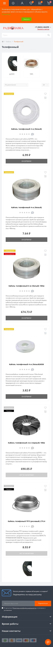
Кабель (8, 42)
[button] (22, 3)
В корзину (26, 161)
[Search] (48, 35)
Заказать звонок (43, 29)
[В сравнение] (45, 97)
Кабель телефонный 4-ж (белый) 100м (26, 286)
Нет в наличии (26, 475)
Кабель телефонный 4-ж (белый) (26, 207)
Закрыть (26, 19)
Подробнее (6, 14)
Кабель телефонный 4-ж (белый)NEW (26, 364)
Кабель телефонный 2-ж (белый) (26, 129)
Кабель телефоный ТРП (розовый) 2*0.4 (26, 521)
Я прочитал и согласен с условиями (25, 609)
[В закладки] (45, 94)
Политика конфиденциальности (24, 608)
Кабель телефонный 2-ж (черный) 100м (26, 443)
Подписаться (43, 603)
